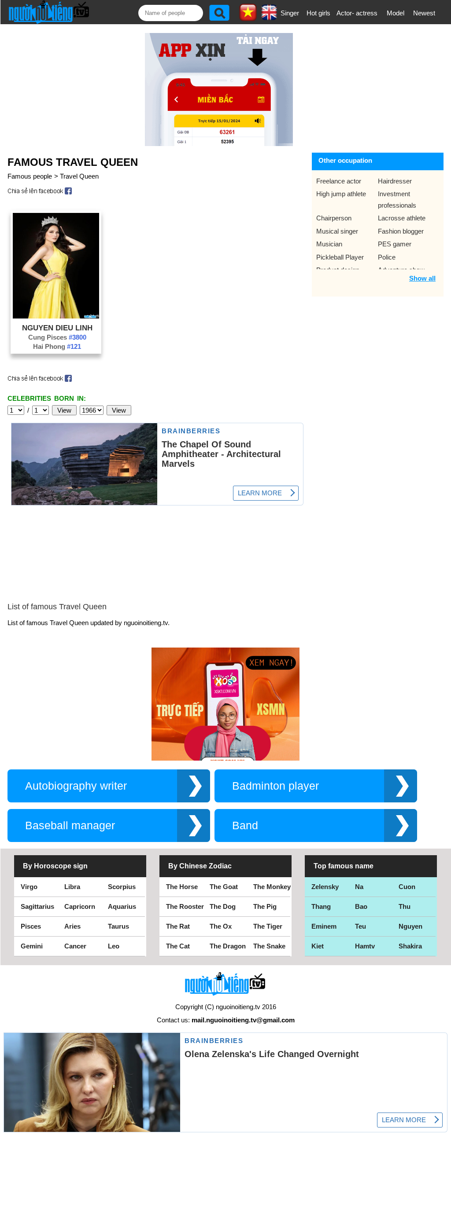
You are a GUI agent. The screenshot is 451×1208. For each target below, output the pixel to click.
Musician (329, 244)
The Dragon (228, 946)
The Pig (265, 906)
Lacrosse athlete (401, 218)
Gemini (32, 946)
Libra (72, 886)
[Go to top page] (442, 1199)
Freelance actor (338, 181)
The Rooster (185, 906)
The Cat (178, 946)
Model (395, 13)
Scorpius (122, 886)
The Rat (178, 926)
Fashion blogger (401, 231)
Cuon (407, 886)
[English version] (269, 17)
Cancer (75, 946)
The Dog (223, 906)
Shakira (410, 946)
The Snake (269, 946)
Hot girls (318, 13)
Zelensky (325, 886)
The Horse (182, 886)
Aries (72, 926)
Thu (404, 906)
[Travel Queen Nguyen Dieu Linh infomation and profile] (56, 316)
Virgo (29, 886)
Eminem (323, 926)
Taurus (118, 926)
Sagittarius (37, 906)
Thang (321, 906)
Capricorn (79, 906)
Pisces (31, 926)
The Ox (221, 926)
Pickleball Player (340, 257)
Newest (424, 13)
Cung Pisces (57, 337)
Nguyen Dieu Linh (57, 328)
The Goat (224, 886)
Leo (113, 946)
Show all (422, 278)
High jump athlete (341, 194)
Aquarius (122, 906)
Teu (360, 926)
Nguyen (410, 926)
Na (359, 886)
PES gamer (394, 244)
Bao (361, 906)
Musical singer (337, 231)
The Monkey (272, 886)
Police (387, 257)
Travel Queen (79, 176)
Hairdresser (395, 181)
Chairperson (333, 218)
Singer (290, 13)
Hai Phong (57, 346)
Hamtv (365, 946)
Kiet (317, 946)
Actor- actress (356, 13)
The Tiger (267, 926)
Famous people (29, 176)
